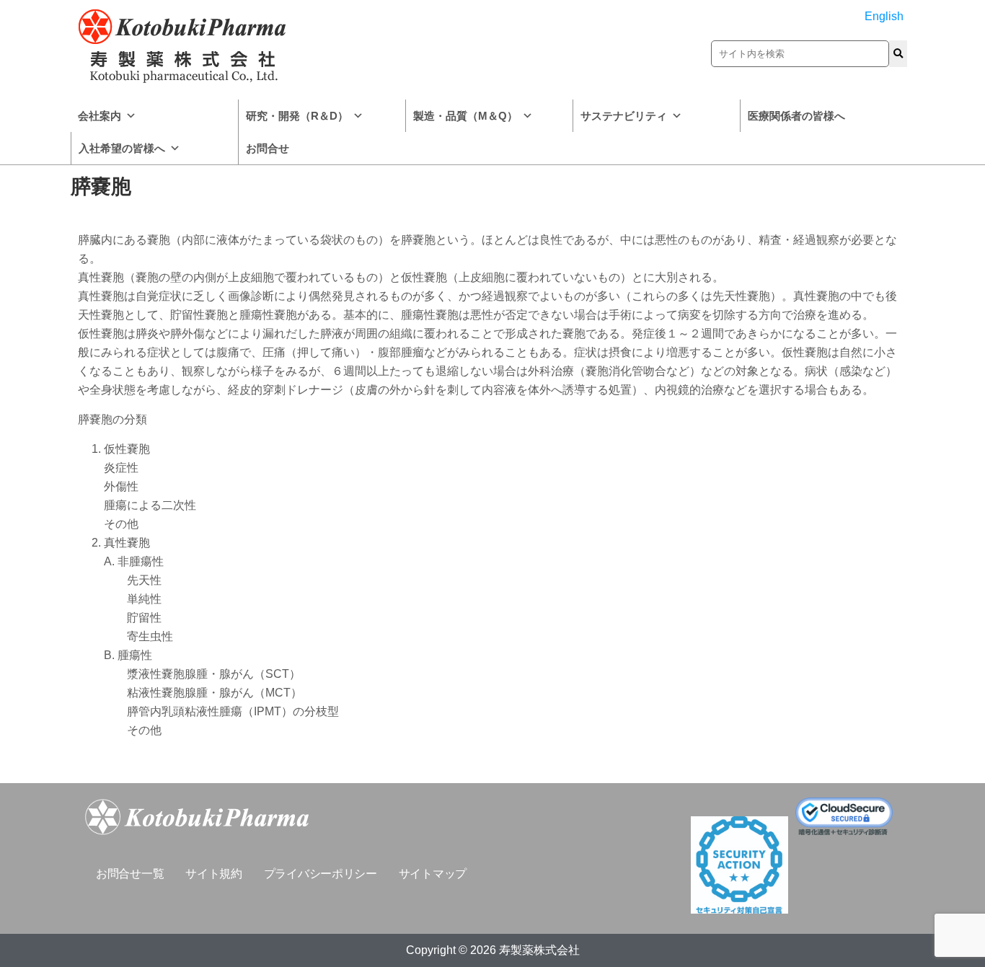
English (884, 16)
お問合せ (267, 148)
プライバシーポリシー (320, 873)
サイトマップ (433, 873)
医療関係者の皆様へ (796, 116)
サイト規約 (213, 873)
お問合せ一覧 (130, 873)
